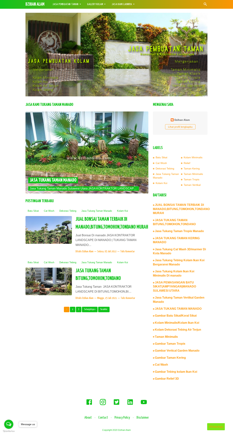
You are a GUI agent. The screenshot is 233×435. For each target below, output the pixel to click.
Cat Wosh (49, 210)
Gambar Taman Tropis (170, 343)
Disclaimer (143, 417)
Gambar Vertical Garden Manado (177, 350)
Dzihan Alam (87, 251)
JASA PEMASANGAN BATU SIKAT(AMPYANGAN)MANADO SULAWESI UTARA (174, 286)
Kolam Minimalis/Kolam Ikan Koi (177, 322)
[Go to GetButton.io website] (9, 431)
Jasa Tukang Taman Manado (96, 210)
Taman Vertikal (192, 184)
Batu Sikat (33, 210)
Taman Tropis (191, 179)
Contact (103, 417)
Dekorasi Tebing (67, 210)
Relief (187, 163)
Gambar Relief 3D (167, 378)
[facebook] (89, 404)
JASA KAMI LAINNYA (122, 4)
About (88, 417)
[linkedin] (130, 404)
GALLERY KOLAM (95, 4)
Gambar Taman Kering (170, 357)
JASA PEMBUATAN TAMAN (65, 4)
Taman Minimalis (193, 174)
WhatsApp (216, 426)
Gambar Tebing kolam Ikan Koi (176, 371)
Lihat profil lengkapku (180, 126)
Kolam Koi (122, 210)
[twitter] (116, 404)
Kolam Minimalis (193, 157)
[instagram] (102, 404)
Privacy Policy (122, 417)
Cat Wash (161, 364)
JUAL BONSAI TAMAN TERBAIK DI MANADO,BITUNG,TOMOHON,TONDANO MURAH (181, 209)
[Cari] (205, 5)
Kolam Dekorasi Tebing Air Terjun (178, 329)
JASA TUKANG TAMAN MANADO (53, 180)
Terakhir (103, 309)
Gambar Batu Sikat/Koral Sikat (176, 315)
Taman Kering (192, 168)
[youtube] (143, 404)
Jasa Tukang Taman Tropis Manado (179, 231)
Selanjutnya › (89, 309)
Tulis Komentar (127, 251)
